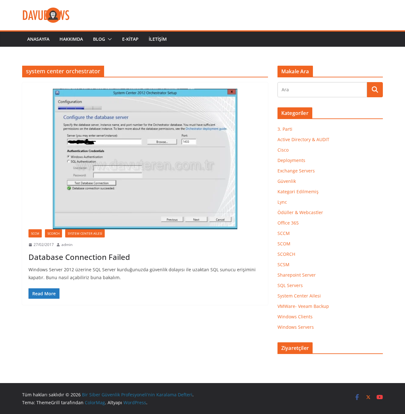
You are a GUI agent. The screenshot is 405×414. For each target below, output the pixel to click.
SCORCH (53, 233)
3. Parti (284, 129)
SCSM (283, 264)
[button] (108, 39)
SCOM (283, 244)
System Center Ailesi (85, 233)
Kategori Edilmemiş (298, 192)
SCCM (35, 233)
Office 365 (288, 223)
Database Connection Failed (79, 257)
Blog (99, 39)
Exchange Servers (296, 171)
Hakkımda (71, 39)
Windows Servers (295, 327)
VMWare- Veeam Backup (303, 306)
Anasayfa (38, 39)
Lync (282, 202)
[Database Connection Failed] (145, 159)
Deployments (291, 160)
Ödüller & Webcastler (300, 212)
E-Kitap (130, 39)
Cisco (283, 150)
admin (66, 244)
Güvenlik (286, 181)
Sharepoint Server (296, 275)
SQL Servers (290, 285)
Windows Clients (295, 317)
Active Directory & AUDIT (303, 139)
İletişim (158, 39)
